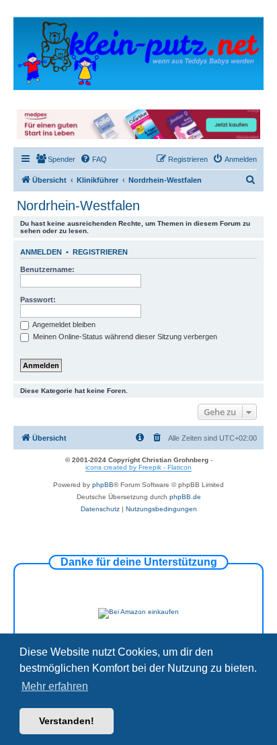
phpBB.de (185, 496)
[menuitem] (55, 159)
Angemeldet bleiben (63, 324)
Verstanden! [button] (66, 720)
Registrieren (100, 252)
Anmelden (41, 252)
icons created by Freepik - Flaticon (138, 467)
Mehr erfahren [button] (55, 686)
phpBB (103, 484)
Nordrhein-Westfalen (78, 205)
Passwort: (38, 300)
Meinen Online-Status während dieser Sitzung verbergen (124, 337)
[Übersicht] (138, 52)
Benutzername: (47, 269)
